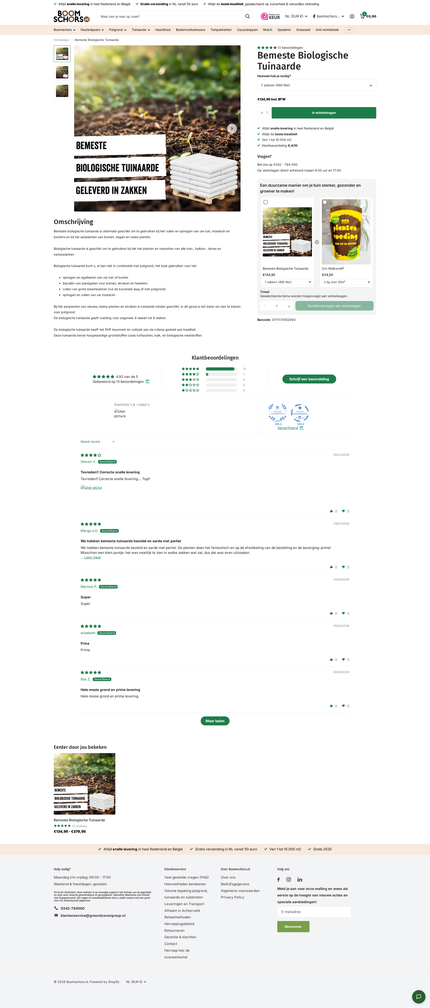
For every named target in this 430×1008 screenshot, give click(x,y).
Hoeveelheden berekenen (185, 884)
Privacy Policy (232, 897)
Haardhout (163, 30)
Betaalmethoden (177, 917)
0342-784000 (72, 908)
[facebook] (278, 880)
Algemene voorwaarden (240, 891)
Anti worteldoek (327, 30)
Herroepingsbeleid (179, 924)
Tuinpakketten (221, 30)
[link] (287, 232)
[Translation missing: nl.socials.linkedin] (300, 879)
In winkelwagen (324, 112)
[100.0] (277, 413)
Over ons (228, 877)
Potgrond (116, 30)
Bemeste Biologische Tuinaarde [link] (285, 268)
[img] (91, 455)
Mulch (267, 30)
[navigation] (62, 53)
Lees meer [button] (92, 557)
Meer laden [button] (215, 721)
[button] (267, 47)
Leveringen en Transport (184, 904)
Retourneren (174, 930)
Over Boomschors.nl (235, 869)
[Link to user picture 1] (91, 495)
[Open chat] (419, 997)
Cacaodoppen (247, 30)
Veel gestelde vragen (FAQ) (186, 877)
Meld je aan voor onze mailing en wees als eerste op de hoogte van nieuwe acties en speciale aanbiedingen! (312, 895)
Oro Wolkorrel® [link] (333, 268)
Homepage (61, 40)
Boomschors (63, 30)
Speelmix (284, 30)
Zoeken (247, 16)
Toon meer (349, 30)
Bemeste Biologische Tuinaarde (79, 820)
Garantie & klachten (180, 937)
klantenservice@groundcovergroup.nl (93, 915)
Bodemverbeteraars (190, 30)
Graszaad (303, 30)
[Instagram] (288, 879)
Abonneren (293, 926)
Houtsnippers (90, 30)
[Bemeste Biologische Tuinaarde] (84, 784)
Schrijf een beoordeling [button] (309, 379)
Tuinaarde (139, 30)
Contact (170, 944)
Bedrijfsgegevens (235, 884)
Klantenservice (175, 869)
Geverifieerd (287, 428)
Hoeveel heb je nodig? (274, 76)
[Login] (352, 16)
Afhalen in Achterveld (182, 910)
